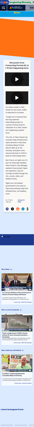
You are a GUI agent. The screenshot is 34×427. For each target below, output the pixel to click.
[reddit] (17, 208)
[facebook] (7, 208)
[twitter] (12, 208)
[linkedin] (22, 208)
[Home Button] (16, 8)
